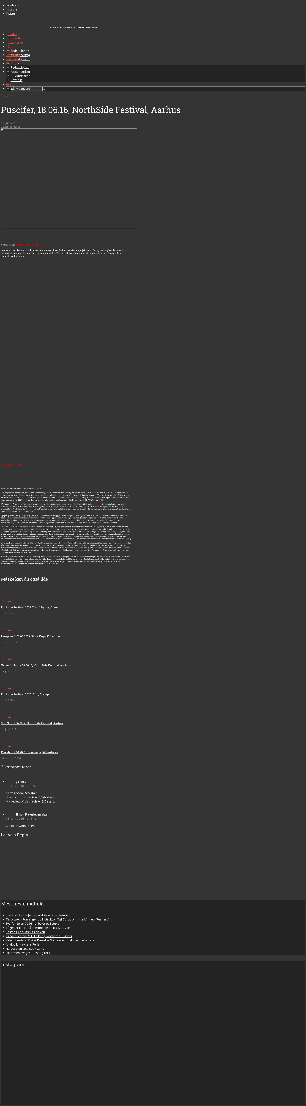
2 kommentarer (10, 126)
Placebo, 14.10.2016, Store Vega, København (29, 752)
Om (8, 63)
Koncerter (13, 55)
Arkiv (10, 84)
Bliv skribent (20, 76)
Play (4, 465)
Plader (10, 51)
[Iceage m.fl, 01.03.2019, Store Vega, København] (9, 626)
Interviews (14, 59)
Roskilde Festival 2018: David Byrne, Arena (30, 607)
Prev (10, 465)
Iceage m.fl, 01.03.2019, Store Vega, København (32, 636)
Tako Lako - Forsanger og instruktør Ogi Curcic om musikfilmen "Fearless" (57, 919)
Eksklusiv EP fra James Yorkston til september (38, 915)
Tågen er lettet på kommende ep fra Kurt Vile (38, 928)
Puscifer (97, 504)
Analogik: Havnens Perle (22, 944)
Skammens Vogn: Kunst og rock (28, 953)
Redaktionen (20, 67)
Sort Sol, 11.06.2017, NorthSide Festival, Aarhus (32, 723)
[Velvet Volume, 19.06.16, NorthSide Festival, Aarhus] (9, 655)
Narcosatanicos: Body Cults (25, 949)
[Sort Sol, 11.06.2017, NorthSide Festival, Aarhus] (9, 713)
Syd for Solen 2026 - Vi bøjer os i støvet (33, 923)
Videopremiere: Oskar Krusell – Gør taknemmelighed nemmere (50, 940)
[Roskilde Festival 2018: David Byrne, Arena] (9, 597)
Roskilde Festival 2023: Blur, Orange (25, 694)
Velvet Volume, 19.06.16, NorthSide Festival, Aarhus (35, 665)
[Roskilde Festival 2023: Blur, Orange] (9, 684)
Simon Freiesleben (28, 245)
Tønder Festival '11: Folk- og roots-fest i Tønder (39, 936)
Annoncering (20, 72)
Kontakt (16, 80)
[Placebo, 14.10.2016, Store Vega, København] (9, 742)
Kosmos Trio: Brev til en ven (25, 932)
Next (20, 465)
